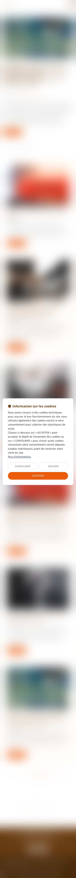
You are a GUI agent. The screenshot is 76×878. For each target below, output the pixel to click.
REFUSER (53, 466)
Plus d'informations (19, 456)
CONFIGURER (22, 466)
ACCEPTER (38, 475)
